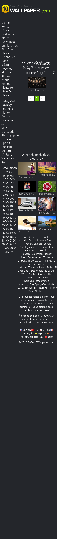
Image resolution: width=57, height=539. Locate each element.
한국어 (40, 336)
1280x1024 (8, 202)
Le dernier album (7, 36)
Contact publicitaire (41, 319)
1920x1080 (8, 214)
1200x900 (8, 179)
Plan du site (26, 322)
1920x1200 (8, 217)
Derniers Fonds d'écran (6, 26)
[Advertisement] (37, 38)
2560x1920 (8, 233)
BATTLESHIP (41, 287)
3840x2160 (8, 240)
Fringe (32, 240)
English (27, 330)
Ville (4, 128)
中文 (36, 330)
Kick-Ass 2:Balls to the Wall (34, 237)
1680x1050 (8, 206)
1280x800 (8, 187)
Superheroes (35, 257)
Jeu (3, 124)
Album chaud (5, 78)
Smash (28, 287)
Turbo (50, 267)
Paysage (6, 105)
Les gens (7, 109)
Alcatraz (39, 291)
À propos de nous (29, 315)
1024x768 (7, 175)
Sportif (5, 143)
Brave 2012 (34, 260)
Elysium (29, 247)
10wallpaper (27, 8)
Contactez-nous (44, 322)
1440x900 (8, 198)
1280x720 (7, 183)
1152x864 (7, 172)
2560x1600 (8, 229)
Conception (8, 131)
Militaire (6, 154)
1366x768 (7, 194)
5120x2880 (8, 248)
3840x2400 (8, 244)
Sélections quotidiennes (9, 43)
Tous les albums (6, 70)
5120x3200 (8, 252)
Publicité (7, 147)
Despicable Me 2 (40, 270)
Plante (5, 112)
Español (42, 333)
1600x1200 (8, 210)
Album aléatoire (7, 85)
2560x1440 (8, 225)
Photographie (10, 135)
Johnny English (33, 243)
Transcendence (36, 267)
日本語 (46, 330)
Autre (4, 162)
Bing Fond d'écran (7, 51)
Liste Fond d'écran (8, 93)
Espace (6, 139)
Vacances (7, 158)
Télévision (7, 120)
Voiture (6, 150)
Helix (24, 260)
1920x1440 (8, 221)
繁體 (50, 336)
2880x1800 (8, 236)
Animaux (7, 116)
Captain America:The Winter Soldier (38, 275)
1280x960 (7, 191)
